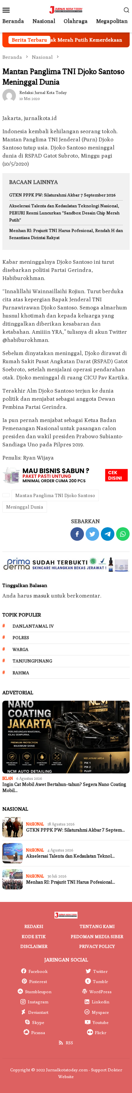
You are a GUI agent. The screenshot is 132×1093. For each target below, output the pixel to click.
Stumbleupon (38, 991)
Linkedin (100, 1001)
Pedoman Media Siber (97, 936)
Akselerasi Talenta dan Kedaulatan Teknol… (70, 856)
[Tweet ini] (92, 534)
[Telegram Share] (107, 534)
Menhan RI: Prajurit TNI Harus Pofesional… (70, 882)
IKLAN (7, 778)
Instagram (38, 1001)
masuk (41, 595)
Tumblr (100, 981)
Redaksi (33, 926)
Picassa (38, 1032)
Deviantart (38, 1012)
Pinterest (38, 981)
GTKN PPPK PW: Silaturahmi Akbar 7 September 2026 (62, 194)
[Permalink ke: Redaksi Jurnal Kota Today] (9, 95)
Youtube (100, 1022)
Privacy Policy (97, 946)
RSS (69, 1042)
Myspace (100, 1012)
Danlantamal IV (33, 626)
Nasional (35, 824)
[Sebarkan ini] (77, 534)
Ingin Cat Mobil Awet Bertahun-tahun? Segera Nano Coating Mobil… (64, 787)
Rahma (21, 672)
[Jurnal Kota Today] (66, 9)
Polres (21, 637)
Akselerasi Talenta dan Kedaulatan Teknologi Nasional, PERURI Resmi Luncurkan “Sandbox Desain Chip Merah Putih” (64, 213)
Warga (20, 649)
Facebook (38, 971)
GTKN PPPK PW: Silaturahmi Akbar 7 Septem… (75, 830)
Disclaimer (33, 946)
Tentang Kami (97, 926)
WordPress (100, 991)
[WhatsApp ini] (123, 534)
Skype (38, 1022)
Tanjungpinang (32, 661)
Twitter (100, 971)
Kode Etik (34, 936)
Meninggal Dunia (24, 507)
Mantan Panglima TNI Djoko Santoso (55, 495)
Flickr (100, 1032)
